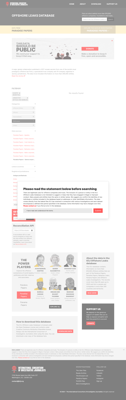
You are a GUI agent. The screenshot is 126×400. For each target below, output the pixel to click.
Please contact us (29, 206)
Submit (98, 211)
